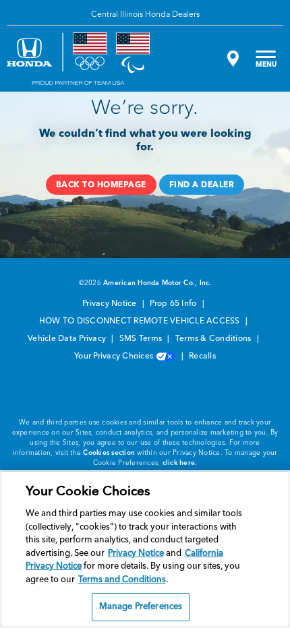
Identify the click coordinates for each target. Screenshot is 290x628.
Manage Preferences (140, 606)
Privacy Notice (110, 304)
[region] (145, 549)
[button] (101, 185)
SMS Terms (142, 339)
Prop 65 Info (174, 304)
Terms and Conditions (122, 579)
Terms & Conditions (214, 339)
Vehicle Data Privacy (68, 339)
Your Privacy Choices (114, 356)
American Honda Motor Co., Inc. (157, 283)
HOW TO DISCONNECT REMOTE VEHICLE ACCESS (140, 321)
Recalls (202, 356)
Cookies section (109, 452)
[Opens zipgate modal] (231, 59)
